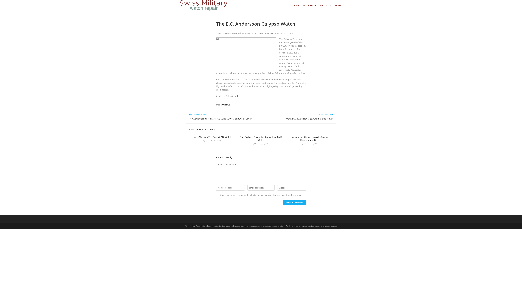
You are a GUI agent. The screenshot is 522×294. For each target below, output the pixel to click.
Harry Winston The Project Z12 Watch (212, 137)
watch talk (225, 105)
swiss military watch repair (269, 33)
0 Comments (288, 33)
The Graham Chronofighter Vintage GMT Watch (261, 139)
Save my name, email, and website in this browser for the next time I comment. (261, 195)
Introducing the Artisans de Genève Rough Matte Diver (310, 139)
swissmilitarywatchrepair (227, 33)
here (239, 96)
